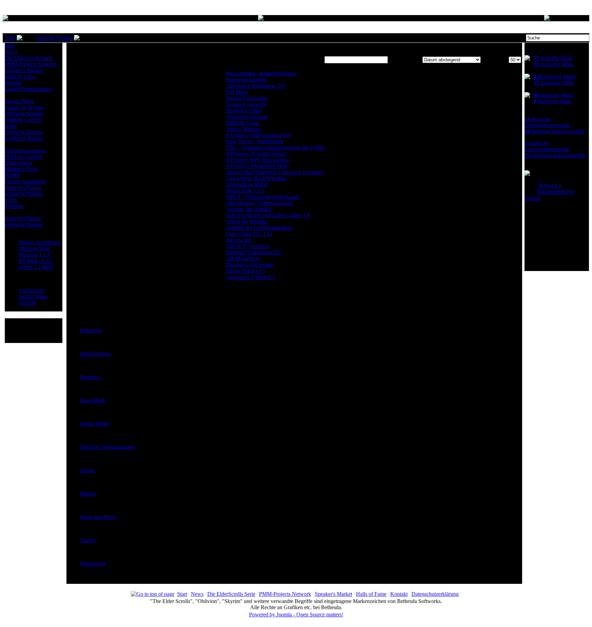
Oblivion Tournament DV (254, 252)
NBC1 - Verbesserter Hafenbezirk (262, 197)
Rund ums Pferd (97, 517)
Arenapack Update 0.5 (250, 277)
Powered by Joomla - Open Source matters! (296, 614)
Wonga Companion (247, 98)
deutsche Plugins (54, 38)
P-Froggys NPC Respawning (257, 160)
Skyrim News (20, 101)
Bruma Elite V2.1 (245, 191)
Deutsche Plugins (23, 132)
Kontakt (13, 83)
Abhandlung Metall (247, 184)
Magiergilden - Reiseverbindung (261, 73)
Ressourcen (92, 563)
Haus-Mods (93, 400)
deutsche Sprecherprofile (555, 131)
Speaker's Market (23, 70)
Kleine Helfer (95, 424)
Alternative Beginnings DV (256, 86)
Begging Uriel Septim (249, 265)
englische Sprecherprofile (555, 155)
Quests (87, 470)
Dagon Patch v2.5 (245, 271)
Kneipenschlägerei (246, 80)
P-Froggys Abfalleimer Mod (256, 166)
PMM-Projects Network (31, 64)
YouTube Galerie (23, 157)
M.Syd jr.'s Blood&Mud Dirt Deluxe (550, 192)
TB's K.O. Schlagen (248, 246)
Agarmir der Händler (248, 209)
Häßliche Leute (242, 123)
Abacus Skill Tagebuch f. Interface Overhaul (274, 172)
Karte (11, 126)
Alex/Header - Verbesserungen (259, 203)
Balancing (91, 330)
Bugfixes (90, 377)
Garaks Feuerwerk (246, 104)
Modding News (22, 169)
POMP (12, 175)
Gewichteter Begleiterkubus (256, 178)
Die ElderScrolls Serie (29, 58)
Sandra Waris (32, 296)
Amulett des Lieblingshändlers (259, 228)
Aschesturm (31, 290)
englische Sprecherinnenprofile (547, 146)
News (11, 52)
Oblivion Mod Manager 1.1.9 (34, 252)
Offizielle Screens (24, 113)
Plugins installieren (25, 181)
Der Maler (237, 92)
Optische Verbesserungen (107, 447)
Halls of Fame (20, 76)
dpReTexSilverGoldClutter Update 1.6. (268, 215)
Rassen (88, 493)
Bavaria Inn (238, 240)
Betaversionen (95, 354)
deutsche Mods (553, 58)
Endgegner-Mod (244, 110)
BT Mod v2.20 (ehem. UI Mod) (36, 264)
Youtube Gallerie (23, 120)
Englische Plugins (24, 138)
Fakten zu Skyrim (24, 107)
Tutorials (14, 206)
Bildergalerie (19, 163)
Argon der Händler (246, 221)
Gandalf (27, 303)
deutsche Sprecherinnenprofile (547, 122)
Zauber (88, 540)
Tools (11, 200)
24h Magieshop (243, 258)
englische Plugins (23, 194)
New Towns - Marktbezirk (255, 141)
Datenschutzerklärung (28, 89)
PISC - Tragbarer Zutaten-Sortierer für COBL (275, 147)
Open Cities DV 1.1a (249, 234)
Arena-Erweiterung (247, 117)
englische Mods (553, 64)
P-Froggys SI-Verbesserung (256, 154)
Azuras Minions (243, 129)
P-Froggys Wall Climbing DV (258, 135)
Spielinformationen (25, 150)
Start (10, 38)
